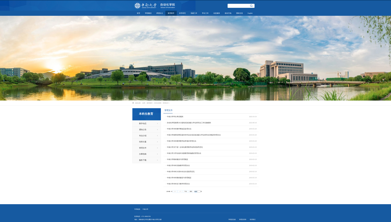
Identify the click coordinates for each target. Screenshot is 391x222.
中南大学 (145, 209)
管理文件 (166, 103)
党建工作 (194, 13)
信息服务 (216, 13)
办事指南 (142, 154)
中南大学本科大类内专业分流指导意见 (181, 171)
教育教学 (171, 13)
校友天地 (228, 13)
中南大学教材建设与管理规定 (177, 159)
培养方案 (142, 142)
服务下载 (142, 160)
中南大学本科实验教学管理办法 (178, 165)
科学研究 (182, 13)
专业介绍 (142, 136)
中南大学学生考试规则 (175, 116)
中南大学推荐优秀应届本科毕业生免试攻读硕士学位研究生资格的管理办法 (194, 135)
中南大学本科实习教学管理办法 (178, 184)
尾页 (191, 191)
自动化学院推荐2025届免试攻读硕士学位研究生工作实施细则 (189, 123)
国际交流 (239, 13)
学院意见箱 (232, 219)
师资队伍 (159, 13)
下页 (185, 191)
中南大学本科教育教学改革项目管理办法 (181, 141)
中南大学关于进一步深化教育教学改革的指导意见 (185, 147)
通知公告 (142, 130)
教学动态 (142, 123)
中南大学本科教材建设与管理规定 (179, 178)
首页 (138, 13)
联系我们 (253, 219)
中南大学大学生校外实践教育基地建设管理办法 (184, 153)
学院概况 (148, 13)
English (250, 13)
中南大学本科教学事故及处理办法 (179, 129)
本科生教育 (157, 103)
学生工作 (205, 13)
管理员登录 (242, 219)
